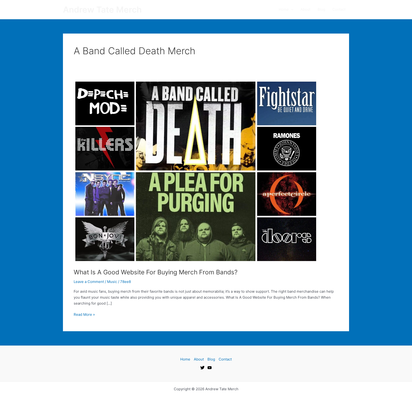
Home (284, 9)
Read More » (84, 314)
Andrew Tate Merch (102, 10)
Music (112, 281)
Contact (338, 9)
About (305, 9)
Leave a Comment (89, 281)
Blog (321, 9)
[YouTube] (209, 368)
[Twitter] (202, 368)
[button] (291, 9)
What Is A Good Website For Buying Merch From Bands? (155, 272)
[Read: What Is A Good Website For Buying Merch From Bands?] (196, 171)
